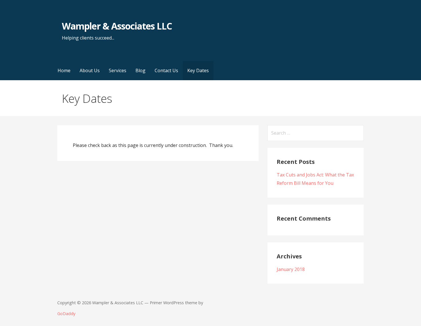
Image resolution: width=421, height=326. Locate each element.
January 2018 (291, 269)
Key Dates (198, 70)
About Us (90, 70)
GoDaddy (66, 313)
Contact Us (166, 70)
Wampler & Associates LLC (117, 26)
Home (64, 70)
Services (117, 70)
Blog (140, 70)
